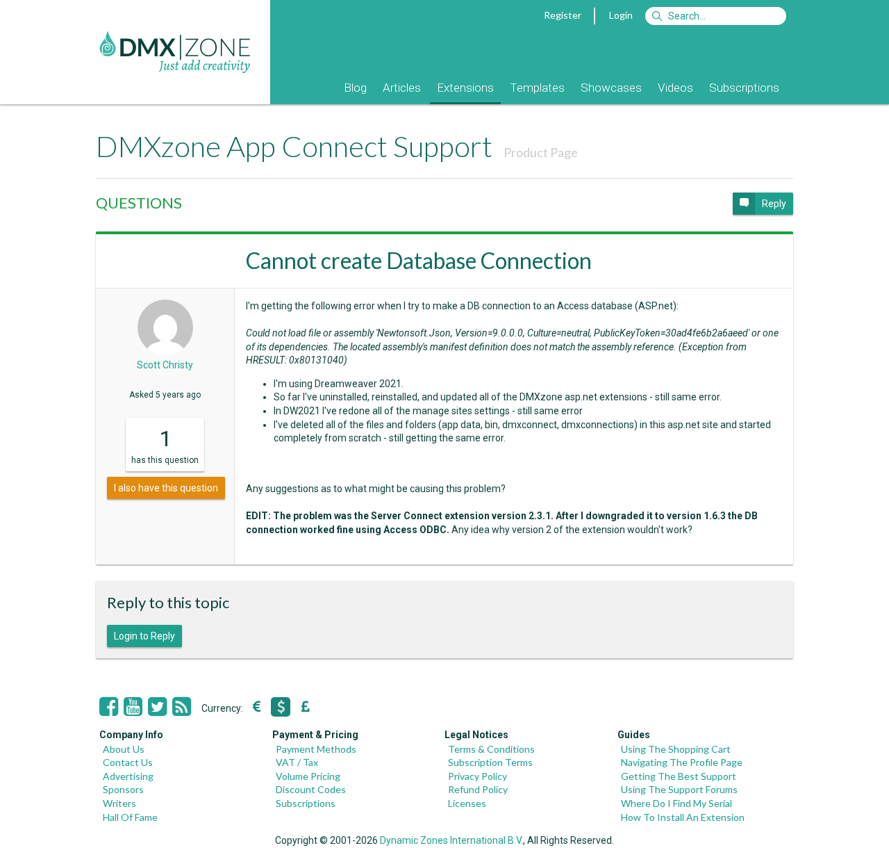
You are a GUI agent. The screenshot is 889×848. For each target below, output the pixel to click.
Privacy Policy (477, 776)
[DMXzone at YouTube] (133, 707)
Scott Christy (165, 364)
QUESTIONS (139, 202)
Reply (774, 203)
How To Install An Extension (683, 817)
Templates (537, 88)
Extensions (465, 88)
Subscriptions (744, 88)
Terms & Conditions (491, 749)
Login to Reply (144, 636)
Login (621, 15)
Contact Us (128, 762)
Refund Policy (478, 789)
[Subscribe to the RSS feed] (181, 707)
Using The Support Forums (679, 789)
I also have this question (166, 488)
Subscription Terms (490, 762)
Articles (402, 88)
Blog (355, 88)
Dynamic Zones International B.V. (451, 840)
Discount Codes (311, 789)
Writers (119, 803)
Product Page (541, 152)
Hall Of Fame (130, 817)
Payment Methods (316, 749)
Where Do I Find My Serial (676, 803)
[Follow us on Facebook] (108, 707)
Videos (675, 88)
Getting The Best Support (678, 776)
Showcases (611, 88)
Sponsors (123, 789)
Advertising (128, 776)
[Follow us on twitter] (157, 707)
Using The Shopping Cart (676, 749)
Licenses (467, 803)
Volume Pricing (308, 776)
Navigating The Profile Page (681, 762)
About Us (123, 749)
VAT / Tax (297, 762)
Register (562, 15)
